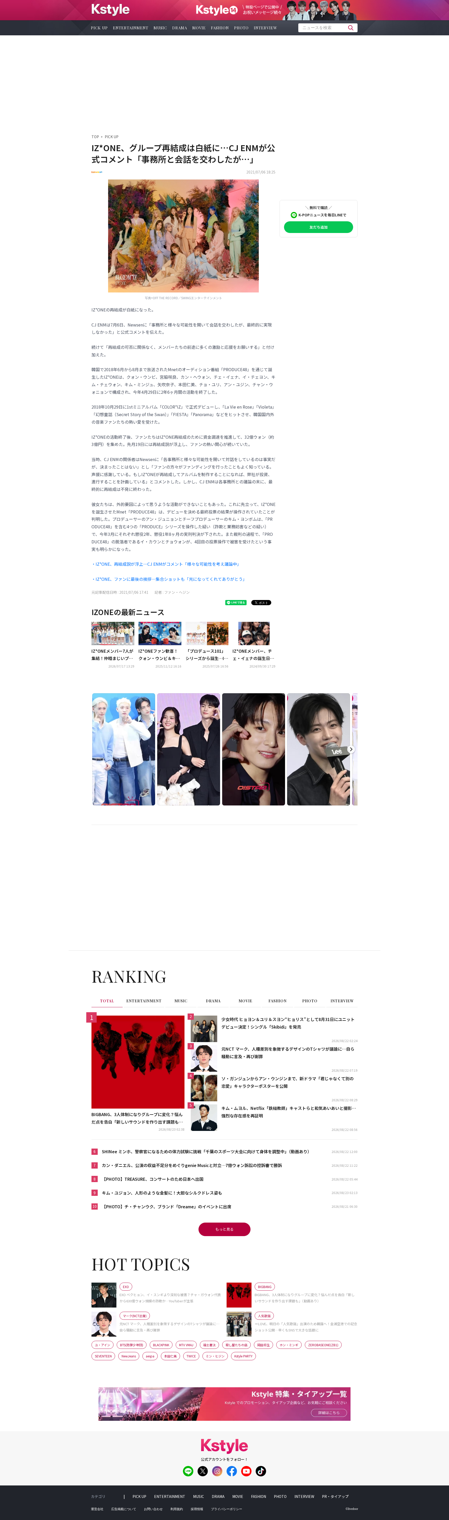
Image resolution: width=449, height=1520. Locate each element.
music (160, 27)
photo (241, 27)
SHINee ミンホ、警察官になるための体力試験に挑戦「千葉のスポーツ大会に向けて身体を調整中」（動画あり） (207, 1151)
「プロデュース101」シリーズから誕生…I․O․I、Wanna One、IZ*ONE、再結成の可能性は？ (206, 655)
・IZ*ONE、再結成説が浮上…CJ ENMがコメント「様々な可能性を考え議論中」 (166, 564)
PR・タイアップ (335, 1496)
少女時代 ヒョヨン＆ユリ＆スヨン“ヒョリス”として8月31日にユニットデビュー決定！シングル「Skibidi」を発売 (288, 1023)
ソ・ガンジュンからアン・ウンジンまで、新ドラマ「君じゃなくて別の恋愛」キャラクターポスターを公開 (287, 1082)
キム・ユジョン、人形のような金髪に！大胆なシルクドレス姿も (162, 1193)
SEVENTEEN (103, 1356)
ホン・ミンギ (289, 1345)
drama (179, 27)
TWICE (191, 1356)
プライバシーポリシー (226, 1509)
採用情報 (197, 1509)
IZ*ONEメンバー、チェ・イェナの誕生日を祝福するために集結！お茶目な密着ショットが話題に (253, 655)
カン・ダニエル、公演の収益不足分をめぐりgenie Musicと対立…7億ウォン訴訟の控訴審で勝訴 (192, 1165)
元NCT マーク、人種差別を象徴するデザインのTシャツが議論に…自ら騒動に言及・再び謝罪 (287, 1052)
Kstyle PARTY (243, 1356)
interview (265, 27)
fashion (220, 27)
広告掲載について (123, 1509)
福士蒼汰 (209, 1345)
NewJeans (129, 1356)
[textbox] (328, 27)
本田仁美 (170, 1356)
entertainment (130, 27)
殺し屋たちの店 (236, 1345)
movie (199, 27)
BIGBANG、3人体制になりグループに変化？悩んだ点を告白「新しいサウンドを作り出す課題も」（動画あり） (137, 1118)
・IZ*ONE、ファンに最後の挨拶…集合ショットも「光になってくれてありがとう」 (169, 579)
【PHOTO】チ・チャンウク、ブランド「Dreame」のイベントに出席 (166, 1206)
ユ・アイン (102, 1345)
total (107, 1000)
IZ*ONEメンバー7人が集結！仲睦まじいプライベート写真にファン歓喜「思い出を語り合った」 (112, 655)
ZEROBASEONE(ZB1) (323, 1345)
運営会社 (97, 1509)
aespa (150, 1356)
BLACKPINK (161, 1345)
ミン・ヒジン (215, 1356)
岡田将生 (263, 1345)
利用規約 (176, 1509)
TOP (95, 136)
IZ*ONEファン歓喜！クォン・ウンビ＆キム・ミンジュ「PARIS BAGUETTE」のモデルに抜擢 (159, 655)
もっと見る (224, 1229)
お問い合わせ (153, 1509)
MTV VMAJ (186, 1345)
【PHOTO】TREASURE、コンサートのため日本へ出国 (152, 1179)
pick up (99, 27)
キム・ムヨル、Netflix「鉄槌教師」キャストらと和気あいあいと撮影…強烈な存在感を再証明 (288, 1112)
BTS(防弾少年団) (131, 1345)
